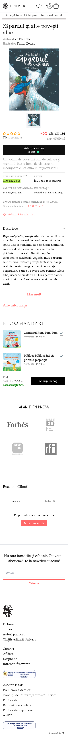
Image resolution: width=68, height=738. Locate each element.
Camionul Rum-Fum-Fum (40, 332)
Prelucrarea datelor (16, 690)
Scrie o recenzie (34, 523)
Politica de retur (14, 700)
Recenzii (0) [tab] (18, 501)
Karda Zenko (26, 43)
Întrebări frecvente (16, 663)
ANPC (7, 715)
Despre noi (10, 658)
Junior (7, 629)
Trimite (34, 583)
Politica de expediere (18, 710)
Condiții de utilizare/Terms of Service (30, 695)
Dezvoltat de (55, 732)
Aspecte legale (13, 684)
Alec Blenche (21, 39)
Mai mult (34, 294)
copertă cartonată (44, 192)
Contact (8, 648)
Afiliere (8, 653)
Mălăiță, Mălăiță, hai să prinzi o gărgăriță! (39, 357)
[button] (12, 133)
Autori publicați (14, 634)
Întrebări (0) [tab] (49, 501)
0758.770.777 (35, 206)
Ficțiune (9, 624)
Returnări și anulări (17, 705)
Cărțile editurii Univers (19, 639)
